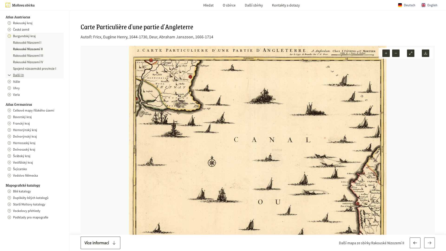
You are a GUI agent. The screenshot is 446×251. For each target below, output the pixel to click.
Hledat (208, 5)
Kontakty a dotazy (286, 5)
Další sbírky (254, 5)
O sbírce (229, 5)
